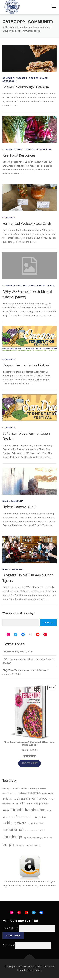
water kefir (28, 845)
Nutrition (32, 149)
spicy (27, 837)
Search (48, 622)
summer (48, 837)
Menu (54, 6)
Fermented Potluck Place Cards (27, 223)
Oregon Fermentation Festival (26, 365)
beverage (6, 789)
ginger (15, 804)
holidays (33, 803)
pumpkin (33, 823)
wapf (19, 845)
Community (8, 78)
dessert (13, 799)
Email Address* (10, 928)
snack (41, 830)
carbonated (6, 793)
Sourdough (9, 81)
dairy (5, 798)
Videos (51, 286)
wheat (37, 845)
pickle (42, 817)
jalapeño (43, 803)
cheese (16, 793)
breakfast (23, 789)
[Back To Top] (29, 959)
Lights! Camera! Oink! (19, 506)
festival (51, 799)
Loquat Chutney (10, 651)
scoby (34, 830)
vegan (8, 844)
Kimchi (41, 286)
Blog (5, 501)
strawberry (36, 838)
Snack (44, 78)
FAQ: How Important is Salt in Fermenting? (24, 659)
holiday (23, 803)
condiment (34, 792)
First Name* (8, 945)
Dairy (20, 149)
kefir (5, 810)
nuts (35, 817)
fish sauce (6, 804)
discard (25, 798)
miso (5, 817)
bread (15, 789)
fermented (39, 798)
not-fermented (20, 817)
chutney (23, 793)
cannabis (43, 789)
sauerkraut (13, 829)
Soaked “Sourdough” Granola (25, 86)
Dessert (22, 78)
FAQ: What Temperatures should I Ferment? (25, 670)
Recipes (33, 78)
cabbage (34, 788)
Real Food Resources (18, 155)
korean (48, 811)
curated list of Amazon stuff (34, 881)
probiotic (20, 823)
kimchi (17, 809)
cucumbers (47, 793)
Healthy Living (26, 286)
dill (18, 799)
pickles (7, 823)
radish (41, 823)
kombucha (34, 810)
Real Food (46, 149)
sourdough (12, 836)
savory (28, 830)
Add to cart (30, 763)
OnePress (49, 966)
